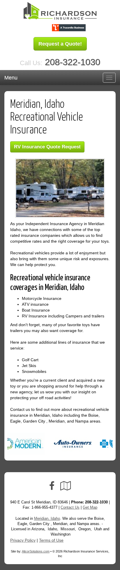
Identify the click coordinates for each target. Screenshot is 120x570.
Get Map (90, 507)
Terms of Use (51, 540)
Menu (10, 78)
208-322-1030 (72, 62)
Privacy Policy (23, 540)
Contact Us (70, 507)
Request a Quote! (60, 44)
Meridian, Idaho (47, 519)
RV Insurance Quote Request (47, 147)
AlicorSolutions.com (36, 551)
